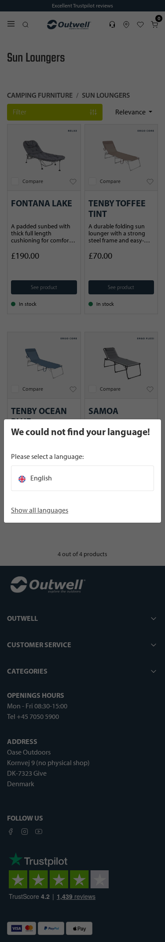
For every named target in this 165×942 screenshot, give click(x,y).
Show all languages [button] (39, 510)
